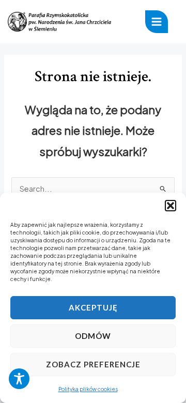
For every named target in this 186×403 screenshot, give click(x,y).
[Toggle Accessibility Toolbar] (19, 378)
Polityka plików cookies (88, 389)
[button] (170, 205)
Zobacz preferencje (93, 364)
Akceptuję (93, 307)
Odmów (93, 335)
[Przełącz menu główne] (156, 21)
